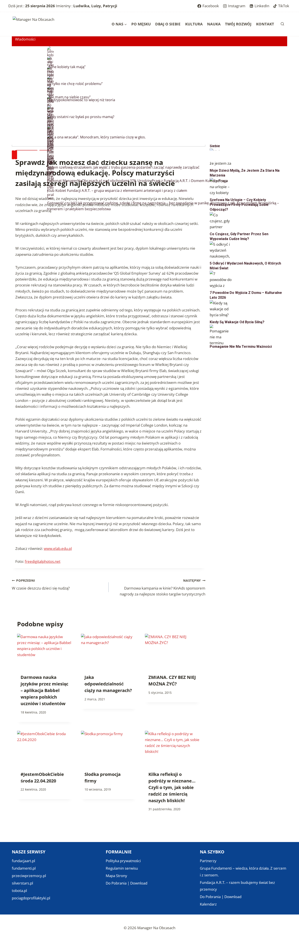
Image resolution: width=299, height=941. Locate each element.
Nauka (214, 23)
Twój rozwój (238, 23)
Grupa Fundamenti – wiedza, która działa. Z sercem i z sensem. (243, 871)
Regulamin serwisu (122, 868)
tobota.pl (19, 890)
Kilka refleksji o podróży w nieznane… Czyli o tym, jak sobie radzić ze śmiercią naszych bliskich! (171, 787)
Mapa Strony (116, 875)
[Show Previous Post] (13, 154)
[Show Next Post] (15, 154)
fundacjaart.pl (23, 860)
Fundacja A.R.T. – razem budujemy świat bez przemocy (237, 886)
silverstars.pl (22, 883)
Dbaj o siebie (168, 23)
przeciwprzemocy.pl (29, 875)
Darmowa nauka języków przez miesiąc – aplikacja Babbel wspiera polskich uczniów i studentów (44, 690)
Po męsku (141, 23)
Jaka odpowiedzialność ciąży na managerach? (108, 683)
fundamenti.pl (24, 868)
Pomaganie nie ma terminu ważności (241, 346)
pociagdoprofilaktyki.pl (31, 897)
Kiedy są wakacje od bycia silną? (237, 322)
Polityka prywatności (123, 860)
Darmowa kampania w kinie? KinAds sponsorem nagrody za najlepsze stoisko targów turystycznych (162, 587)
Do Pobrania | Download (126, 883)
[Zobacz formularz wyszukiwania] (282, 24)
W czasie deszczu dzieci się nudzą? (41, 584)
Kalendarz (208, 904)
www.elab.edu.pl (58, 548)
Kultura (194, 23)
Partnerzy (208, 860)
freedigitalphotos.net (42, 561)
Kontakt (265, 23)
